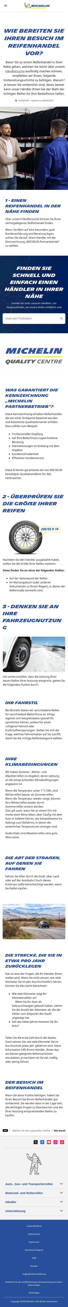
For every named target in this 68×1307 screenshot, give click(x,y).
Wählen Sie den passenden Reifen (31, 1130)
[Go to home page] (37, 6)
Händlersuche (15, 71)
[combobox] (34, 318)
